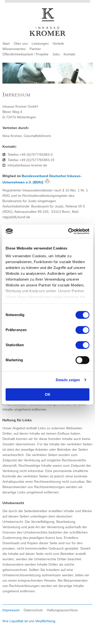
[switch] (82, 330)
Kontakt (69, 54)
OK (47, 394)
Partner (35, 49)
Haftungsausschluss (62, 610)
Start (6, 43)
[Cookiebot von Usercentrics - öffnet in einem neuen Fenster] (68, 231)
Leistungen (40, 43)
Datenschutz (33, 610)
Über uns (21, 43)
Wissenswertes (14, 49)
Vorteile (58, 43)
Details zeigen (68, 380)
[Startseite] (47, 22)
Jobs (56, 54)
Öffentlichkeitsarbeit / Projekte (25, 54)
